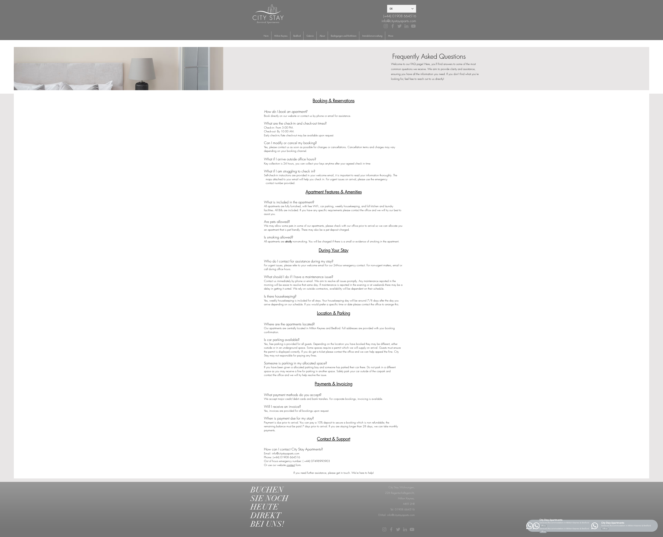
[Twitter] (399, 26)
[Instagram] (385, 26)
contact (291, 465)
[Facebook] (392, 26)
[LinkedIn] (406, 26)
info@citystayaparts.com (399, 20)
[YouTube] (413, 26)
